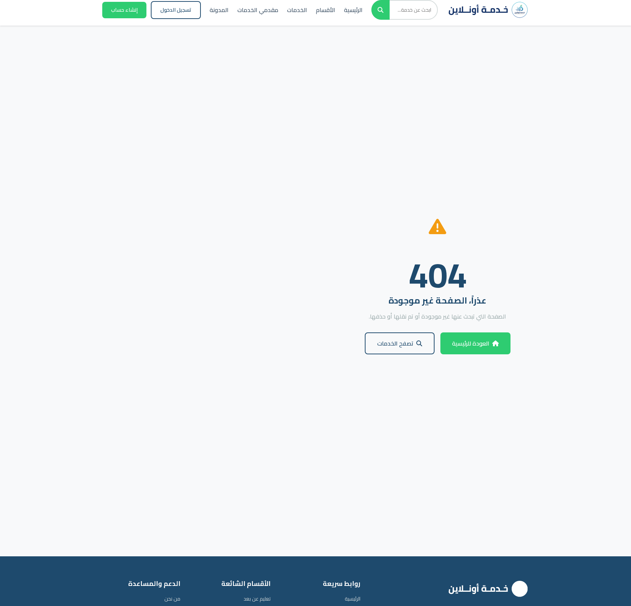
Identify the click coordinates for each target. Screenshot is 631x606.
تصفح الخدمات (395, 343)
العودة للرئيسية (470, 343)
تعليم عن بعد (257, 598)
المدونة (219, 9)
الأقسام (325, 9)
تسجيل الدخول (175, 10)
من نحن (172, 598)
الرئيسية (353, 9)
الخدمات (297, 9)
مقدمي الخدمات (257, 9)
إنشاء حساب (124, 10)
